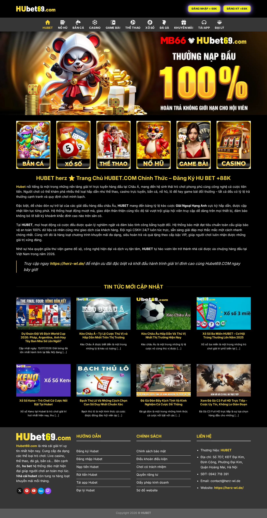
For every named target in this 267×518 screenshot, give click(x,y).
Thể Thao (132, 27)
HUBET (226, 450)
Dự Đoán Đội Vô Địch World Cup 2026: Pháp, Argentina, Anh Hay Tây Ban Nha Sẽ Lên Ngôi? (43, 337)
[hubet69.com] (35, 8)
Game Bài (113, 27)
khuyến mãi (183, 27)
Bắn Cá (78, 27)
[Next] (256, 73)
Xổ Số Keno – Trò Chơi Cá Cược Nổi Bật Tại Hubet (43, 402)
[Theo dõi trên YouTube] (34, 491)
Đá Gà (164, 27)
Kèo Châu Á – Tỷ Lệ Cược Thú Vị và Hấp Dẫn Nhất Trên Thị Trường (103, 335)
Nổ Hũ (62, 27)
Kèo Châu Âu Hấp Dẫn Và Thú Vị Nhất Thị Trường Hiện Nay (163, 335)
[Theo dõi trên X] (20, 491)
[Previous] (10, 73)
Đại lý (219, 27)
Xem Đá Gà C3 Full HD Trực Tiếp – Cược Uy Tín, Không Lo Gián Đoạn (223, 402)
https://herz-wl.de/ (67, 263)
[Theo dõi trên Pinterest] (27, 491)
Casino (95, 27)
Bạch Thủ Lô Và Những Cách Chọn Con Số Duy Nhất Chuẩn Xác (103, 402)
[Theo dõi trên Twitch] (48, 491)
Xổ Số (149, 27)
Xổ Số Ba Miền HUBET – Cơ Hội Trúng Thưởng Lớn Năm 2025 (223, 335)
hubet (48, 27)
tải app (204, 27)
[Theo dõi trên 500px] (41, 491)
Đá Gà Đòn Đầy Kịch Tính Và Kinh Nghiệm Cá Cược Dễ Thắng (164, 402)
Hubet (21, 187)
